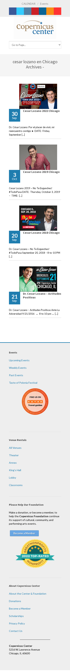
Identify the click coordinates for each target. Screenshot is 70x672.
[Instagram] (27, 11)
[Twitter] (20, 11)
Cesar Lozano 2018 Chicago (41, 232)
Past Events (16, 375)
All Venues (15, 447)
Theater (14, 455)
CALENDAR (28, 3)
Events (44, 3)
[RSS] (50, 11)
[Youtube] (57, 11)
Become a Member (20, 608)
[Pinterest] (35, 11)
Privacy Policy (17, 623)
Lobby (12, 477)
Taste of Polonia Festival (23, 382)
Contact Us (15, 630)
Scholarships (16, 616)
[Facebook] (12, 11)
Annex (13, 462)
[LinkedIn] (42, 11)
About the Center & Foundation (27, 593)
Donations (15, 601)
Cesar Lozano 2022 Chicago (41, 111)
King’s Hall (15, 470)
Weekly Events (18, 367)
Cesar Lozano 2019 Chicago (41, 172)
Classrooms (16, 485)
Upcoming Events (19, 360)
